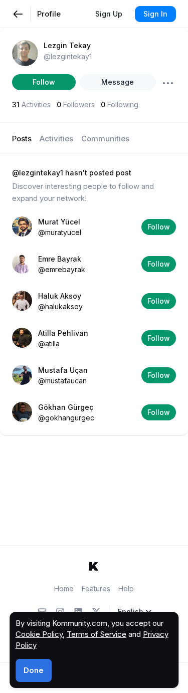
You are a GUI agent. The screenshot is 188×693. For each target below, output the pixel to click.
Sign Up (108, 14)
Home (64, 588)
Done (34, 670)
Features (96, 588)
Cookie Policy (39, 634)
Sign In (155, 14)
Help (126, 588)
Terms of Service (96, 634)
